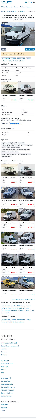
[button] (30, 49)
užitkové (28, 58)
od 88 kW (21, 61)
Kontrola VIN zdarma (8, 387)
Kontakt (3, 352)
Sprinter (22, 11)
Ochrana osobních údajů (9, 343)
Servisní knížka (6, 313)
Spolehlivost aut (6, 396)
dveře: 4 (22, 310)
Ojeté (27, 308)
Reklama (4, 355)
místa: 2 (28, 310)
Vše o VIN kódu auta (7, 390)
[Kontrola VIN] (26, 2)
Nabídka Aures (6, 79)
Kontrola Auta (5, 381)
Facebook (4, 407)
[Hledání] (28, 2)
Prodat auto (5, 366)
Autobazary (15, 7)
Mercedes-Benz (12, 11)
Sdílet (4, 49)
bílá (33, 310)
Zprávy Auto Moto (7, 393)
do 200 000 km (6, 310)
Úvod (3, 11)
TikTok (3, 410)
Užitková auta (5, 7)
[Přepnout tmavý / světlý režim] (34, 2)
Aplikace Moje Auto (7, 384)
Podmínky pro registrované (10, 346)
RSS (2, 372)
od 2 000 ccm (15, 310)
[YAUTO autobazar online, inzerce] (7, 2)
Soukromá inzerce (26, 7)
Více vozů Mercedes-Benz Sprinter (23, 299)
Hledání (3, 369)
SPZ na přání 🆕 (6, 378)
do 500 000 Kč (10, 61)
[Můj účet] (31, 2)
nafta (3, 61)
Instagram (4, 405)
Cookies (3, 349)
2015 (16, 61)
